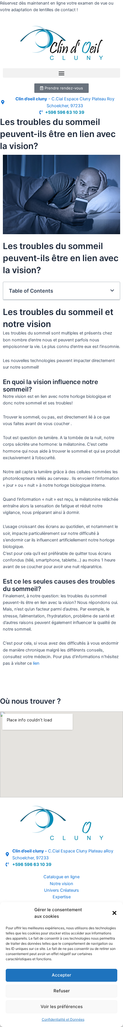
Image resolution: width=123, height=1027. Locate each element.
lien (36, 663)
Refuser (61, 990)
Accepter (61, 975)
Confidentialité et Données (63, 1019)
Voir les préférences (62, 1006)
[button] (114, 913)
